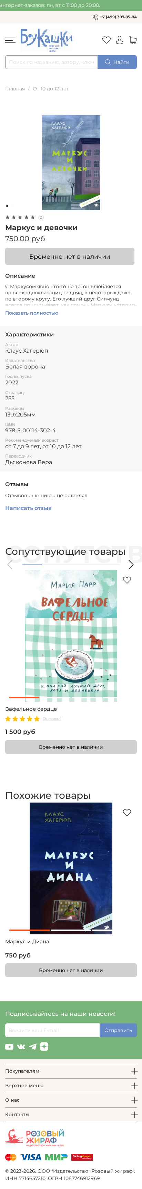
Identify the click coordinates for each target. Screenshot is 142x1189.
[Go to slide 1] (7, 206)
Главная (15, 89)
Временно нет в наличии (69, 256)
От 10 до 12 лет (51, 89)
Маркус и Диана (27, 942)
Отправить (118, 1030)
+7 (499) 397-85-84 (118, 16)
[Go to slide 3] (17, 206)
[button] (10, 564)
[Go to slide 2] (12, 206)
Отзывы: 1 (52, 718)
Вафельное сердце (31, 709)
